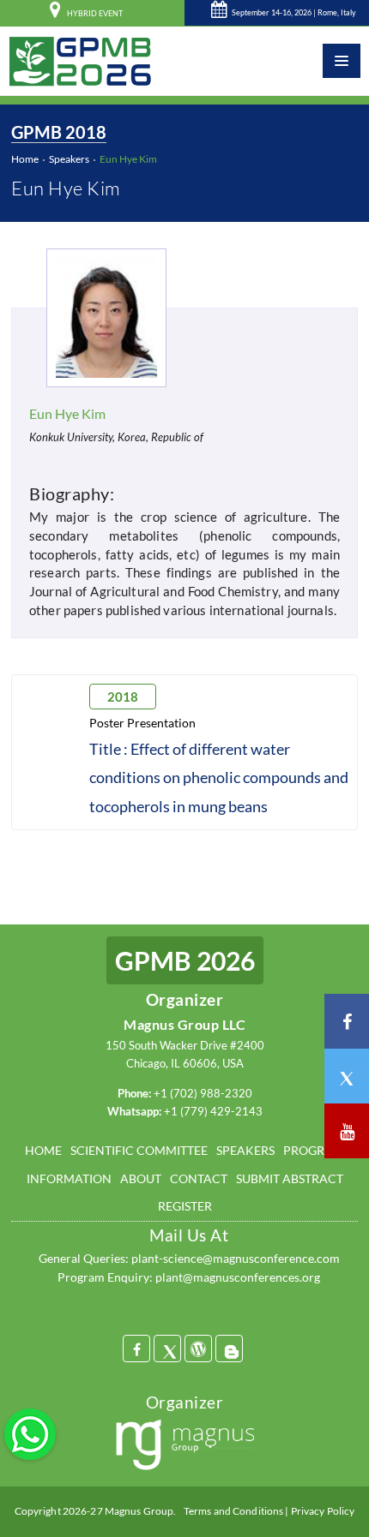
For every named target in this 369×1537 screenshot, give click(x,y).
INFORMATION (69, 1178)
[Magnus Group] (185, 1447)
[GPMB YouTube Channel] (346, 1130)
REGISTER (185, 1206)
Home (25, 159)
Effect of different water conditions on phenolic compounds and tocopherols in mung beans (218, 777)
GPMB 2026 (185, 960)
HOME (43, 1150)
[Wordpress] (198, 1348)
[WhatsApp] (30, 1432)
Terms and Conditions (233, 1510)
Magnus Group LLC (184, 1024)
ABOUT (140, 1178)
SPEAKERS (245, 1150)
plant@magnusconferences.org (237, 1277)
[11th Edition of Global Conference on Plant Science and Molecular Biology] (80, 61)
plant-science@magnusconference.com (235, 1258)
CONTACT (198, 1178)
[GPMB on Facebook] (346, 1021)
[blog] (229, 1348)
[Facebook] (136, 1348)
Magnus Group (139, 1510)
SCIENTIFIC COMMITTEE (139, 1150)
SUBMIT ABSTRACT (289, 1178)
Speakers (69, 159)
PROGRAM (313, 1150)
